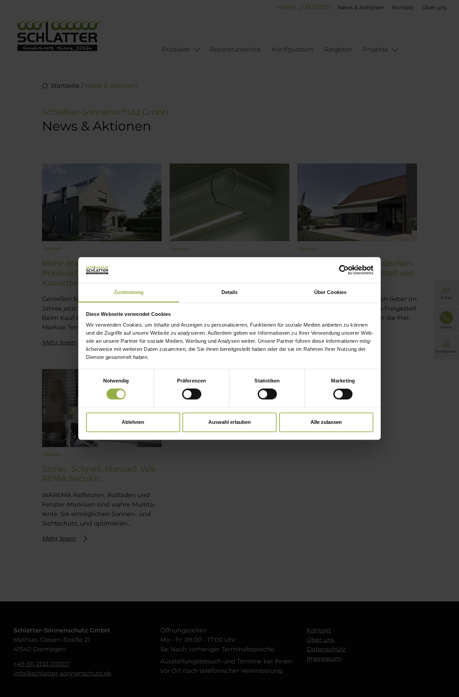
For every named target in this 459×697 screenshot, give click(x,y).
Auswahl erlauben (229, 422)
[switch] (191, 394)
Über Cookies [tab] (330, 292)
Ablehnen (133, 422)
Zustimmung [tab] (129, 292)
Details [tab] (229, 292)
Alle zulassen (326, 422)
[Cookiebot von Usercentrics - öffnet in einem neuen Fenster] (344, 270)
